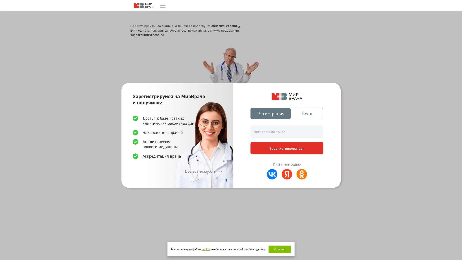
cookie (206, 249)
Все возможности (200, 171)
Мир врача (144, 5)
